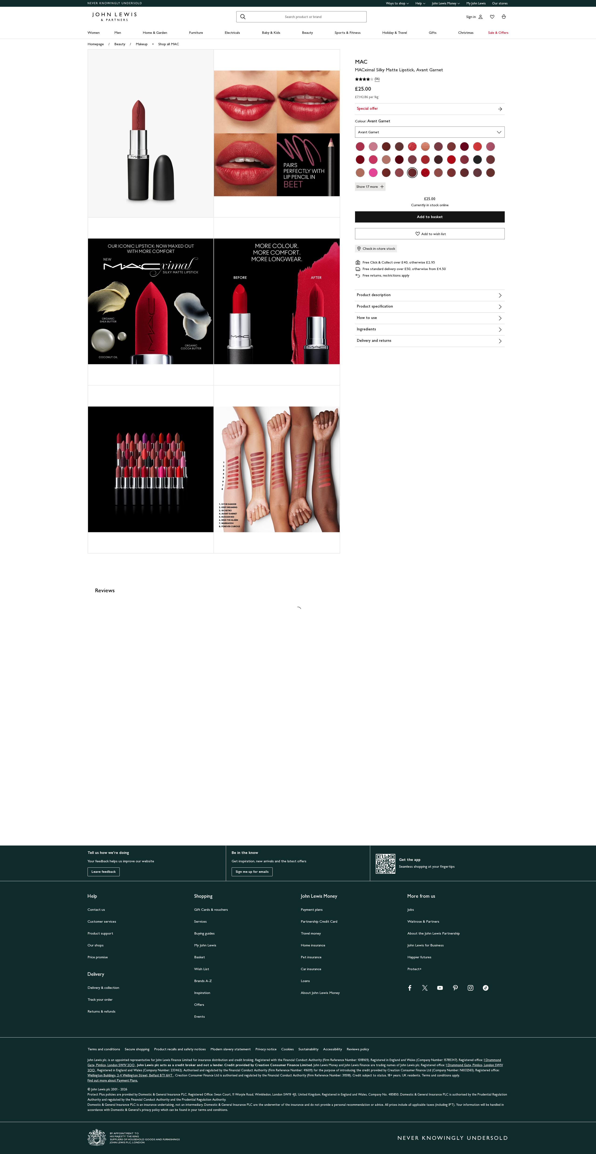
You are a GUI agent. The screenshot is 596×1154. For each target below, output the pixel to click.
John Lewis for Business (425, 945)
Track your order (100, 999)
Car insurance (311, 969)
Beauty (307, 32)
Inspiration (202, 992)
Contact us (96, 909)
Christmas (466, 32)
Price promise (98, 957)
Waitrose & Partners (423, 921)
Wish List (201, 969)
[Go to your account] (480, 16)
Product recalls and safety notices (180, 1049)
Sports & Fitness (348, 32)
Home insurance (313, 945)
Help (419, 3)
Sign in (471, 16)
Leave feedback (103, 872)
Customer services (102, 921)
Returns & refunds (101, 1011)
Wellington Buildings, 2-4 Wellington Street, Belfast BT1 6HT (130, 1075)
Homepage (96, 44)
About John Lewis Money (320, 992)
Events (199, 1016)
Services (200, 921)
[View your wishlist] (491, 16)
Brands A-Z (203, 981)
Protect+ (414, 969)
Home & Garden (155, 32)
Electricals (232, 32)
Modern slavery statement (230, 1049)
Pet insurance (311, 957)
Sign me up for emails (252, 872)
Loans (305, 981)
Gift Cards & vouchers (211, 909)
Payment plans (312, 909)
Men (117, 32)
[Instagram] (470, 989)
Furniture (196, 32)
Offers (199, 1004)
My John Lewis (476, 3)
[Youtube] (440, 989)
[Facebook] (410, 989)
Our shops (96, 945)
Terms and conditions (104, 1049)
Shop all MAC (168, 44)
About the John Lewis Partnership (433, 933)
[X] (425, 989)
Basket (199, 957)
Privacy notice (266, 1049)
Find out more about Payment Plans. (113, 1080)
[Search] (242, 16)
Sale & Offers (498, 32)
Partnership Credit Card (319, 921)
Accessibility (332, 1049)
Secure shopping (137, 1049)
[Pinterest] (455, 989)
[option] (360, 146)
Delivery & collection (103, 987)
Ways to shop (395, 3)
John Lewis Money (444, 3)
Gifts (433, 32)
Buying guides (204, 933)
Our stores (500, 3)
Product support (100, 933)
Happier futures (419, 957)
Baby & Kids (271, 32)
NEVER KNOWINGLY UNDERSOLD (115, 3)
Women (94, 32)
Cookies (287, 1049)
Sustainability (308, 1049)
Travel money (311, 933)
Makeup (142, 44)
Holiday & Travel (394, 32)
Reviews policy (358, 1049)
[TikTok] (485, 989)
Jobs (410, 909)
